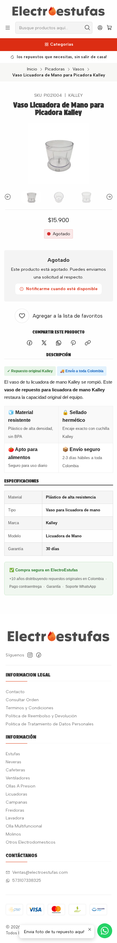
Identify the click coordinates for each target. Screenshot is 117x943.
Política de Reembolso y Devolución (41, 716)
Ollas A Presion (20, 786)
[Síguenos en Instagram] (30, 655)
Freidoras (15, 810)
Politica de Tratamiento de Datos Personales (50, 724)
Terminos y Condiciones (29, 707)
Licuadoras (16, 794)
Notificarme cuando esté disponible (62, 288)
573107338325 (26, 880)
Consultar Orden (22, 699)
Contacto (15, 691)
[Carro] (109, 28)
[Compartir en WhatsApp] (59, 343)
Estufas (13, 753)
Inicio (32, 69)
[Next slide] (108, 196)
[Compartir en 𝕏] (44, 343)
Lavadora (15, 818)
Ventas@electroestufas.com (40, 872)
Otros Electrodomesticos (31, 842)
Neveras (13, 761)
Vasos (78, 69)
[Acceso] (100, 27)
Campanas (16, 802)
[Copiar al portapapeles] (88, 343)
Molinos (13, 834)
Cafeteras (15, 770)
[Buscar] (87, 28)
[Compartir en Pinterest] (73, 343)
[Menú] (8, 27)
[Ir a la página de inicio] (58, 10)
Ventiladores (18, 778)
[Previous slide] (8, 196)
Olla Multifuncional (24, 826)
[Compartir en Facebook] (29, 343)
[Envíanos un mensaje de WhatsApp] (104, 930)
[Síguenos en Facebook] (39, 655)
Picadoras (55, 69)
